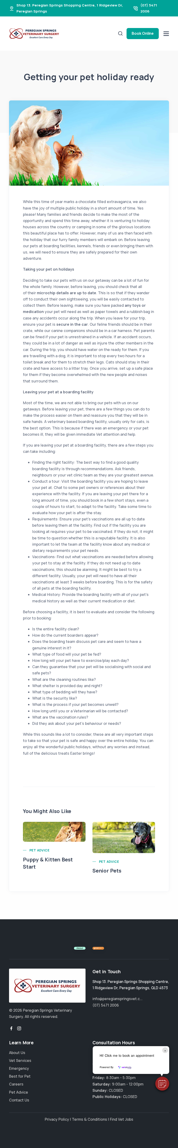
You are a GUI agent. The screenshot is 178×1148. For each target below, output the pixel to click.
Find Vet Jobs (121, 1119)
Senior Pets (106, 870)
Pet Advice (39, 850)
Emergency (19, 1068)
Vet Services (20, 1060)
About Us (17, 1052)
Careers (16, 1084)
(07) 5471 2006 (105, 1005)
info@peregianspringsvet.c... (117, 998)
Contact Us (19, 1100)
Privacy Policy (57, 1119)
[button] (162, 1084)
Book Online (143, 33)
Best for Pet (20, 1076)
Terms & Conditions (89, 1119)
